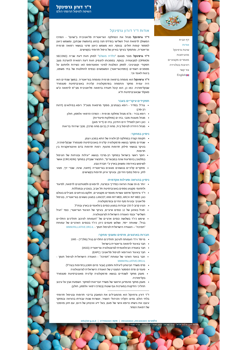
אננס (132, 324)
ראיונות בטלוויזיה (179, 64)
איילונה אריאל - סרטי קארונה (175, 324)
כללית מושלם (107, 56)
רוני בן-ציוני (146, 324)
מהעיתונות (183, 54)
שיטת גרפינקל (181, 49)
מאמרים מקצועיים (178, 59)
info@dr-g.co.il (88, 321)
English (181, 75)
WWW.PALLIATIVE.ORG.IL (80, 227)
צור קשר (184, 69)
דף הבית (184, 39)
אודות (185, 44)
